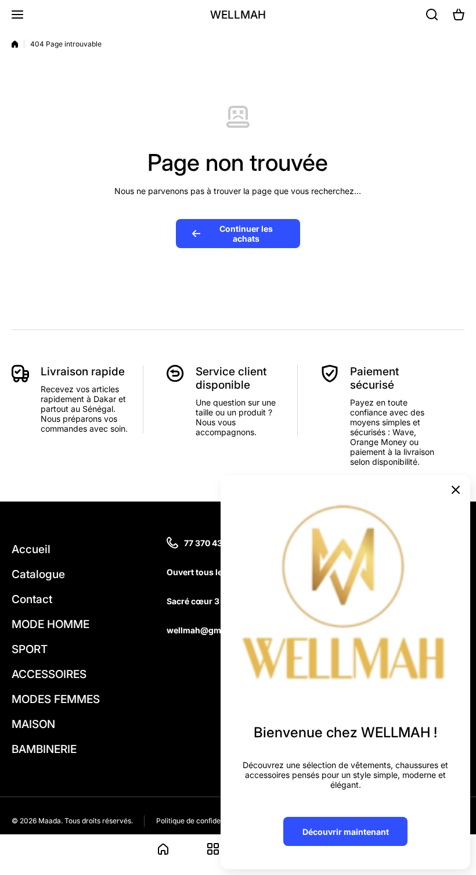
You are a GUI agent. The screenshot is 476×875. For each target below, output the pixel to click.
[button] (458, 14)
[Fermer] (455, 489)
